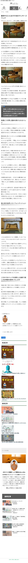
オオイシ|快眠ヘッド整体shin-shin (20, 20)
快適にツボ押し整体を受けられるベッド (14, 109)
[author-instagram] (19, 490)
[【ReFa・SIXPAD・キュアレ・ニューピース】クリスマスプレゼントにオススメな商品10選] (7, 397)
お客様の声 (20, 9)
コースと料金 (12, 9)
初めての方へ (4, 9)
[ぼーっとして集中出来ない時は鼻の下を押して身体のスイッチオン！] (7, 372)
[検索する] (24, 450)
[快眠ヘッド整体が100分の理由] (14, 533)
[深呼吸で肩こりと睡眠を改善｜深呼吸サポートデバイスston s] (7, 421)
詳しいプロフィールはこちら (14, 488)
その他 (3, 337)
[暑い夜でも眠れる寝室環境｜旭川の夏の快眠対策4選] (7, 440)
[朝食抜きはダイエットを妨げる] (7, 357)
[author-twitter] (8, 490)
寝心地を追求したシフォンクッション (13, 111)
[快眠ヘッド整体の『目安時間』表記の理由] (7, 431)
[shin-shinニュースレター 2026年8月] (7, 412)
